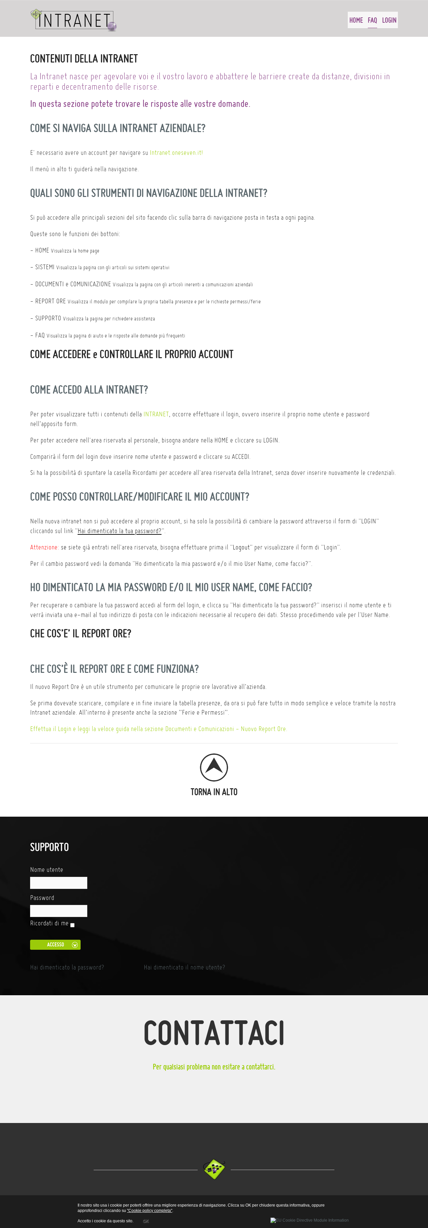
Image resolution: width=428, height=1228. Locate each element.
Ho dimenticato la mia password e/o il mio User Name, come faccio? (171, 587)
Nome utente (46, 869)
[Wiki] (73, 20)
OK (145, 1221)
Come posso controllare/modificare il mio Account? (139, 496)
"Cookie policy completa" (149, 1210)
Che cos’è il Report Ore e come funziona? (114, 669)
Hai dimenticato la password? (67, 967)
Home (356, 20)
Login (389, 20)
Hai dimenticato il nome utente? (184, 967)
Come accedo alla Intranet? (89, 389)
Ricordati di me (49, 923)
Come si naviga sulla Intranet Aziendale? (118, 128)
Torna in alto (214, 791)
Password (42, 897)
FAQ (372, 20)
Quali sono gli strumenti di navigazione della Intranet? (149, 193)
